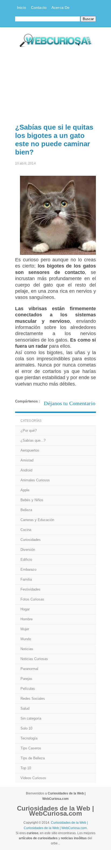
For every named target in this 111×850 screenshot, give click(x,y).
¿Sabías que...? (33, 440)
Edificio (26, 560)
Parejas (26, 679)
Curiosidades (30, 540)
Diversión (27, 550)
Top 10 (25, 768)
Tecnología (28, 738)
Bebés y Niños (31, 500)
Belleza (26, 510)
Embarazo (28, 569)
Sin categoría (30, 718)
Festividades (30, 589)
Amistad (26, 460)
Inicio (21, 7)
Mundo (25, 639)
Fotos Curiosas (32, 599)
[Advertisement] (55, 84)
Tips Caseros (30, 748)
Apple (24, 490)
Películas (27, 689)
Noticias (26, 649)
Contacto (39, 7)
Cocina (25, 530)
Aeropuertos (29, 450)
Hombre (26, 619)
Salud (24, 708)
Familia (26, 579)
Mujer (24, 629)
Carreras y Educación (37, 520)
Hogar (25, 609)
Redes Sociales (32, 699)
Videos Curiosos (33, 778)
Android (26, 470)
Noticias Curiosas (34, 659)
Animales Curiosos (35, 480)
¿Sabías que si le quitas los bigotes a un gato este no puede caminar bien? (54, 139)
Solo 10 (26, 728)
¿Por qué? (28, 430)
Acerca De (60, 7)
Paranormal (29, 669)
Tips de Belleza (32, 758)
